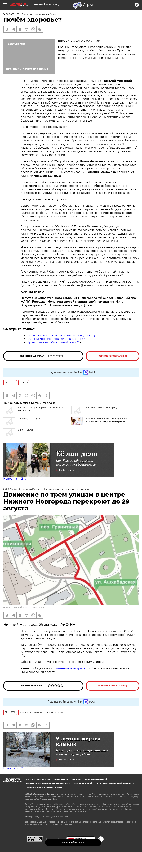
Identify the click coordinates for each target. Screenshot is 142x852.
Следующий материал (73, 842)
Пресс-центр (61, 779)
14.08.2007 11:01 (11, 14)
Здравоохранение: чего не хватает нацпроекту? (62, 335)
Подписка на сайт (83, 783)
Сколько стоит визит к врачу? (102, 407)
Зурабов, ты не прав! (29, 418)
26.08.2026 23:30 (12, 489)
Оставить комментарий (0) (112, 356)
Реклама (76, 779)
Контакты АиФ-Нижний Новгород (115, 783)
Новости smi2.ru (14, 478)
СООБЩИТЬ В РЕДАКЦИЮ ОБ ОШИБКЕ (43, 787)
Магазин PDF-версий (96, 779)
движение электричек (71, 668)
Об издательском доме (37, 779)
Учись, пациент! (26, 429)
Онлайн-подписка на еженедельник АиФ (47, 783)
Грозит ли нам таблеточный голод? (53, 342)
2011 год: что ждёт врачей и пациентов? (56, 339)
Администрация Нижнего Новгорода (23, 607)
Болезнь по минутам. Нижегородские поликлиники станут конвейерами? (106, 420)
